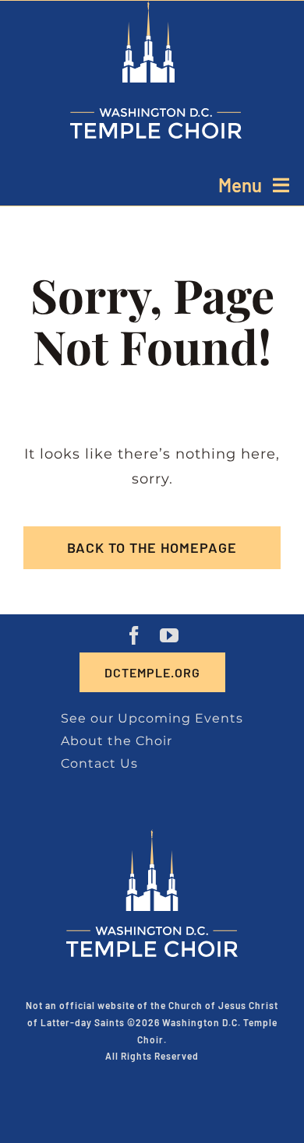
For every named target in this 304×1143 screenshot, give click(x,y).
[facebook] (134, 635)
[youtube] (169, 635)
